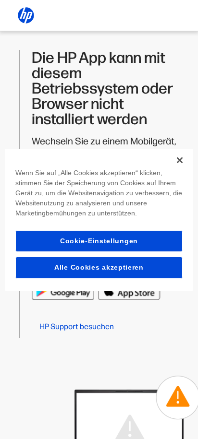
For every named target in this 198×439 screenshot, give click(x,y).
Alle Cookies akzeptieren (99, 267)
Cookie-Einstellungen (99, 240)
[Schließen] (179, 159)
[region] (99, 219)
